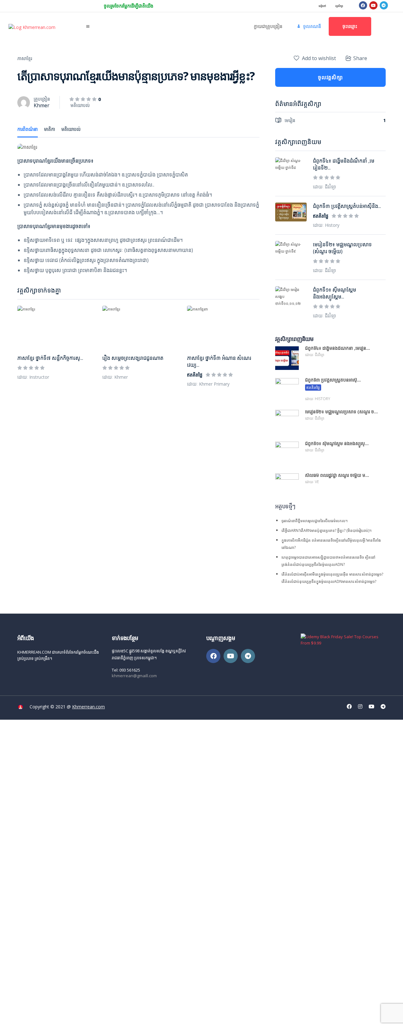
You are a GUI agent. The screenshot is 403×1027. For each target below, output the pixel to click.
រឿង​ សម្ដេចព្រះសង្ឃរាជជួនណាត (132, 357)
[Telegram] (384, 5)
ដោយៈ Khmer (115, 377)
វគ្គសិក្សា (339, 6)
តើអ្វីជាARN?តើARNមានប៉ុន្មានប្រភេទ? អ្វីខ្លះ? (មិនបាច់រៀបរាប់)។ (326, 530)
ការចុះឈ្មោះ (48, 1016)
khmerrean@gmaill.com (134, 675)
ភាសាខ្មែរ (24, 58)
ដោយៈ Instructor (33, 377)
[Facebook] (363, 5)
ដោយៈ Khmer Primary (208, 384)
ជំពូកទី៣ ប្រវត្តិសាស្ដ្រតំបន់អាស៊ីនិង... (347, 206)
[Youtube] (373, 5)
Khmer (41, 105)
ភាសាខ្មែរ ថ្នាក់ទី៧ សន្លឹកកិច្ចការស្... (50, 357)
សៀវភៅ (322, 6)
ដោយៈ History (326, 225)
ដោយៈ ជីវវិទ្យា (324, 187)
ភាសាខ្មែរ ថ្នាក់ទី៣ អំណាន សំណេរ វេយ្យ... (219, 361)
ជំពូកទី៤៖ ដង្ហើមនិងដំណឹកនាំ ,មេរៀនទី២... (343, 164)
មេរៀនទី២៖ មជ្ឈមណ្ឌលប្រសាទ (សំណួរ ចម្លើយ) (342, 248)
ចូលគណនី (68, 1016)
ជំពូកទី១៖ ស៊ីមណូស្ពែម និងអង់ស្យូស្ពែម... (334, 293)
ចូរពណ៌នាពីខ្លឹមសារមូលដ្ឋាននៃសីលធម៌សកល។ (314, 520)
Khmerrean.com (88, 707)
